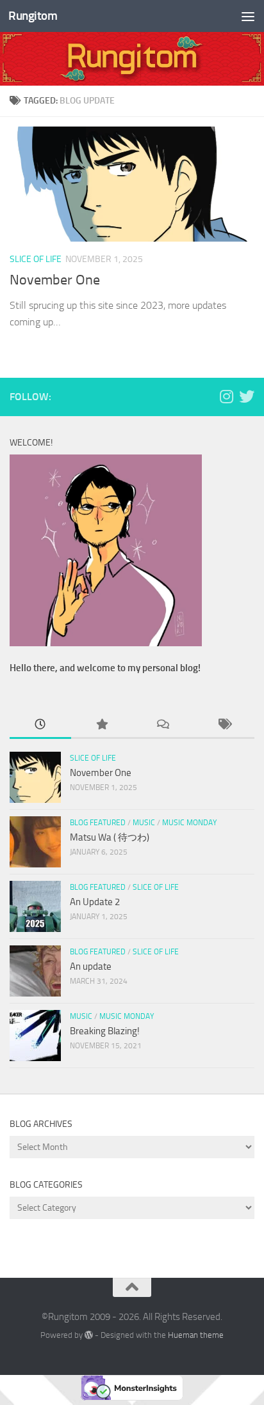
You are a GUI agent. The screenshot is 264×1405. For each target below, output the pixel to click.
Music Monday (189, 822)
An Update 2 (95, 902)
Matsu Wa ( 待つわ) (109, 837)
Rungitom (32, 15)
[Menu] (248, 16)
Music (144, 822)
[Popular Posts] (102, 725)
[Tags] (224, 725)
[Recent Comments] (163, 725)
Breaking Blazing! (105, 1031)
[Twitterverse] (246, 396)
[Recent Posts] (40, 725)
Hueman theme (196, 1335)
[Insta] (226, 396)
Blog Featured (98, 822)
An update (90, 966)
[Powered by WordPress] (89, 1335)
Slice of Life (36, 259)
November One (55, 280)
